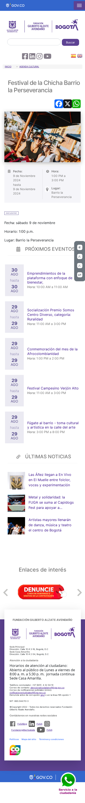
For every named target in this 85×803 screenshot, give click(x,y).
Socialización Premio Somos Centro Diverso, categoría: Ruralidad (50, 314)
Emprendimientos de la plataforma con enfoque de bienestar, (49, 278)
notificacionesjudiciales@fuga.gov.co (28, 692)
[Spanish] (73, 56)
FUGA (39, 724)
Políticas (14, 739)
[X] (67, 103)
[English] (79, 56)
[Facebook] (58, 103)
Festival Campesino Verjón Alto (53, 388)
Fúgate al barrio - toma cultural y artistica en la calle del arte (53, 425)
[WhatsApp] (76, 103)
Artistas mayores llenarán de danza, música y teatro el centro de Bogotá (50, 525)
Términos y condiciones (51, 739)
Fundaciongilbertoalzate (23, 730)
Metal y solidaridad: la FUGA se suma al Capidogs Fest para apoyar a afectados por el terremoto (51, 502)
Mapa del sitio (29, 739)
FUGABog (22, 724)
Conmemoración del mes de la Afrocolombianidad (52, 351)
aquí (43, 695)
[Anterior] (5, 592)
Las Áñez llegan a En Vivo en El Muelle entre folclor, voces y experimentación (50, 479)
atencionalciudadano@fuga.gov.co (48, 687)
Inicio (8, 66)
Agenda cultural (29, 66)
